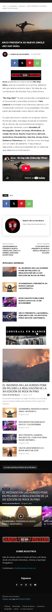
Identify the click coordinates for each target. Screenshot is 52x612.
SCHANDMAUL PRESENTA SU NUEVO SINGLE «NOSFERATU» (33, 285)
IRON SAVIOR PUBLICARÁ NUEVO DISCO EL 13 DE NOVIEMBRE (31, 300)
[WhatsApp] (37, 63)
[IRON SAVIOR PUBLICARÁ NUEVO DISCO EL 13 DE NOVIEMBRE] (10, 302)
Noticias (22, 6)
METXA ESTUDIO (23, 599)
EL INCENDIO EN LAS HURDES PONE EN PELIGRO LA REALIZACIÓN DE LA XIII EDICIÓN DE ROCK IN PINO (33, 272)
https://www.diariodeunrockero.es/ (34, 224)
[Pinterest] (30, 63)
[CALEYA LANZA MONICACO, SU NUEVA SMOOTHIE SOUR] (10, 452)
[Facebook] (14, 63)
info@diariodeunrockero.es (25, 568)
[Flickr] (21, 585)
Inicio (4, 6)
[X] (22, 63)
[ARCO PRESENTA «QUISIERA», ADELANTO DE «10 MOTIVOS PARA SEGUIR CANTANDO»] (10, 317)
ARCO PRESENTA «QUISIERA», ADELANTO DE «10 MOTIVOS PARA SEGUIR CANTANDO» (34, 315)
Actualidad (13, 6)
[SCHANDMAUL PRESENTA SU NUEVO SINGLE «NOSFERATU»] (10, 287)
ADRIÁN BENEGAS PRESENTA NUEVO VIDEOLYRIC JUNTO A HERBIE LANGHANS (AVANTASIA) (11, 250)
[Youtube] (35, 585)
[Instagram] (26, 585)
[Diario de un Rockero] (5, 54)
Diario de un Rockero (20, 54)
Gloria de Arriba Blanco (11, 395)
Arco (11, 195)
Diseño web (7, 599)
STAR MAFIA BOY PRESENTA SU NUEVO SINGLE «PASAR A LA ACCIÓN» (40, 249)
